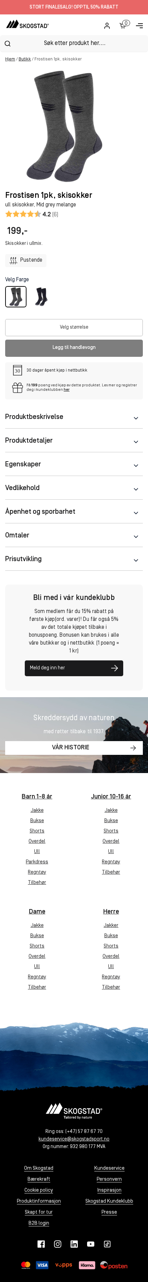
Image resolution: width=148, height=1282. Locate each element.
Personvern (109, 1179)
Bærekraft (39, 1179)
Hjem (10, 59)
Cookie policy (38, 1190)
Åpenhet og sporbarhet (40, 512)
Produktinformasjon (39, 1201)
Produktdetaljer (29, 441)
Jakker (111, 925)
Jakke (37, 810)
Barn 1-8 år (37, 797)
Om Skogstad (38, 1168)
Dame (37, 912)
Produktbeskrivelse (34, 417)
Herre (111, 912)
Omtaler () (32, 214)
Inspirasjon (109, 1190)
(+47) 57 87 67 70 (84, 1131)
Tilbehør (37, 882)
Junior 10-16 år (111, 797)
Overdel (37, 841)
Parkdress (37, 862)
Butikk (25, 59)
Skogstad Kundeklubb (109, 1201)
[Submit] (7, 43)
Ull (37, 851)
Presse (109, 1212)
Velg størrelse (74, 327)
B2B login (39, 1223)
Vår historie (70, 748)
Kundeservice (109, 1168)
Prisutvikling (23, 559)
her (67, 390)
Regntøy (37, 872)
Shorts (37, 831)
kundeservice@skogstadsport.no (74, 1139)
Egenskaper (23, 464)
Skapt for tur (39, 1212)
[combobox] (74, 43)
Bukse (37, 821)
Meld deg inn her (47, 668)
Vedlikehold (22, 488)
